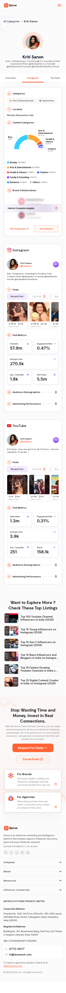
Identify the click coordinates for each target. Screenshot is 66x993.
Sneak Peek (31, 759)
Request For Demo (31, 748)
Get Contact (46, 228)
